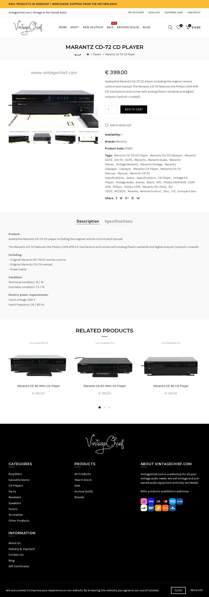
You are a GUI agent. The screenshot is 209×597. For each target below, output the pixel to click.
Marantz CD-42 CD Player (171, 386)
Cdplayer (125, 169)
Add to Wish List (120, 125)
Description (88, 221)
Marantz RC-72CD (154, 187)
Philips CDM (132, 187)
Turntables (16, 514)
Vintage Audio (124, 182)
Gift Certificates (19, 566)
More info (196, 590)
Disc (166, 191)
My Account (136, 12)
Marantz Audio (157, 160)
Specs (130, 178)
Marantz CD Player (145, 169)
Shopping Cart (174, 12)
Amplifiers (15, 474)
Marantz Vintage (151, 164)
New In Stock (83, 480)
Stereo (140, 182)
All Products (82, 474)
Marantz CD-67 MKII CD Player (104, 386)
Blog (11, 560)
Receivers (15, 497)
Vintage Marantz (127, 164)
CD (173, 191)
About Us (15, 543)
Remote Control (150, 191)
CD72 (128, 160)
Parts (12, 491)
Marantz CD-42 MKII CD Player (38, 386)
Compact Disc (187, 191)
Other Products (19, 520)
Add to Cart (134, 109)
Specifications (146, 178)
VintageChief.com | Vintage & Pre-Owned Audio (38, 12)
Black (150, 182)
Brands (79, 497)
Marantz (121, 141)
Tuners (13, 509)
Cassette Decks (19, 480)
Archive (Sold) (83, 491)
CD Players (16, 485)
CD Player (164, 178)
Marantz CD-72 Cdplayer (166, 155)
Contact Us (16, 554)
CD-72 (119, 160)
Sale (77, 485)
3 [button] (109, 407)
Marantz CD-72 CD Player (120, 54)
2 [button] (104, 407)
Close (178, 590)
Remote (133, 191)
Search (97, 54)
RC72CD (120, 191)
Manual (122, 173)
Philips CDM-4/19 (174, 182)
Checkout (194, 12)
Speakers (15, 503)
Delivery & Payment (22, 549)
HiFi (158, 182)
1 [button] (100, 407)
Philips (117, 187)
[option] (19, 137)
